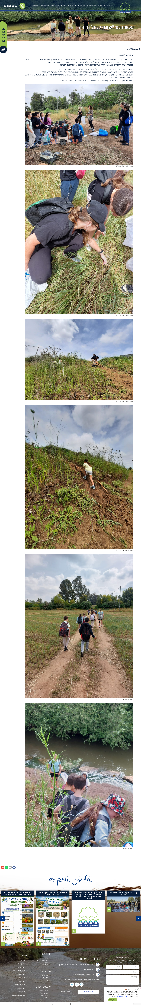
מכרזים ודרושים (45, 6)
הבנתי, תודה (112, 1000)
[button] (14, 867)
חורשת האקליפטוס (18, 995)
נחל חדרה (45, 975)
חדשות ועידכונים (55, 6)
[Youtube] (72, 984)
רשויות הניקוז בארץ (42, 960)
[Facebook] (81, 984)
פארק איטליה (20, 967)
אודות (46, 958)
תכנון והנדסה (92, 6)
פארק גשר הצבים (19, 971)
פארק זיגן (22, 978)
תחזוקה (45, 997)
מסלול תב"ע (44, 991)
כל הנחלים (102, 6)
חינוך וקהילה (73, 6)
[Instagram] (77, 984)
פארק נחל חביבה (19, 985)
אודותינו (111, 6)
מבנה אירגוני (44, 965)
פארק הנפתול (20, 974)
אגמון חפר (21, 960)
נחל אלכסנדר (44, 978)
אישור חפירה (44, 995)
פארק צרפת (21, 988)
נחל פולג (45, 980)
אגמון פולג (21, 964)
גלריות (64, 6)
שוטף (46, 962)
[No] (138, 988)
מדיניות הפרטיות (121, 996)
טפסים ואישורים (35, 6)
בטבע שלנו (82, 6)
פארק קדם (21, 992)
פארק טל (22, 981)
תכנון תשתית (44, 993)
